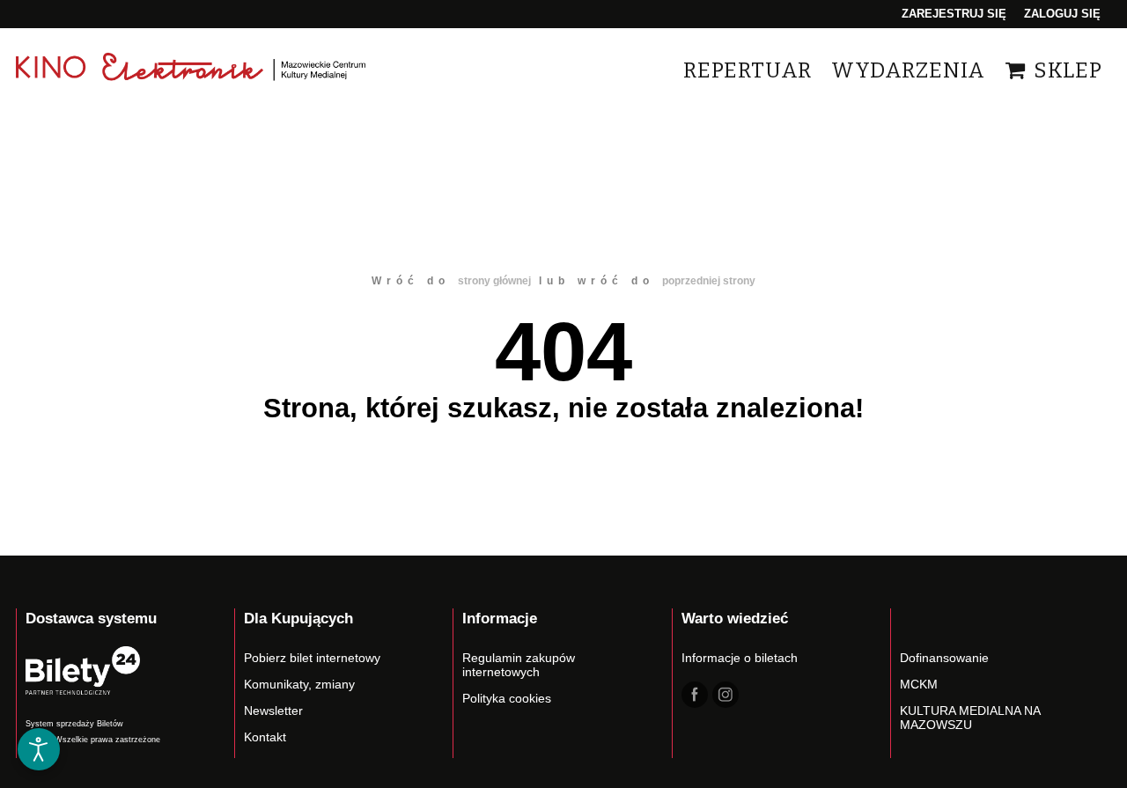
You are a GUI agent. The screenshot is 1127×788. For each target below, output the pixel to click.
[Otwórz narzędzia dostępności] (39, 749)
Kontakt (265, 737)
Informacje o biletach (739, 658)
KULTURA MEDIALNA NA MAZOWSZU (970, 717)
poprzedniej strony (708, 281)
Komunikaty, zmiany (299, 684)
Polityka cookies (506, 698)
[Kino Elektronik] (192, 70)
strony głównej (494, 281)
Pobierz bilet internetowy (312, 658)
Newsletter (273, 710)
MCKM (919, 684)
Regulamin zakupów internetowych (518, 665)
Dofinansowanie (944, 658)
